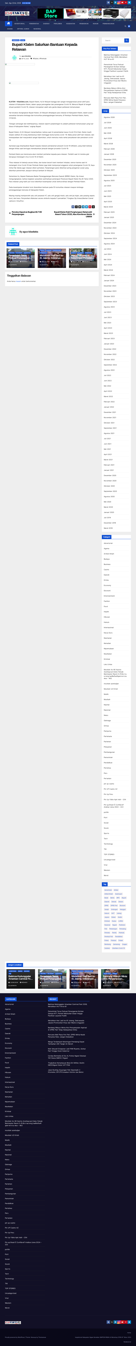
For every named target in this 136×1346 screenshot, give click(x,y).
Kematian (107, 643)
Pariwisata (108, 736)
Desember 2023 (110, 286)
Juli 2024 (107, 249)
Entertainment (109, 596)
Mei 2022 (107, 386)
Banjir (106, 898)
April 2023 (108, 328)
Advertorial (19, 23)
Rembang (108, 944)
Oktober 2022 (109, 360)
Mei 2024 (107, 259)
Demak (114, 901)
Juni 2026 (108, 128)
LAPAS (120, 921)
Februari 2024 (109, 275)
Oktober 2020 (109, 486)
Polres (107, 940)
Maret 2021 (108, 460)
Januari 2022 (109, 407)
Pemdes (107, 932)
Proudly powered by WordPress (15, 1337)
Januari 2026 (109, 154)
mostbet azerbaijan (111, 684)
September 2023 (110, 302)
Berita (112, 898)
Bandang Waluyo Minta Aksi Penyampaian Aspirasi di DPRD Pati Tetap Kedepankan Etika (116, 90)
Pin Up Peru (108, 794)
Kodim (120, 917)
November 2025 (110, 165)
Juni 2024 (108, 254)
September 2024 (110, 238)
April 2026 (108, 138)
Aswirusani (118, 894)
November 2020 (110, 481)
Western (107, 870)
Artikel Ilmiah (23, 29)
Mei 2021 (107, 449)
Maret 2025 (108, 207)
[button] (125, 26)
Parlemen (58, 23)
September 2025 (110, 175)
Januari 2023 (109, 344)
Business (107, 564)
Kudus (114, 921)
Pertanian (107, 778)
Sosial (23, 40)
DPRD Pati (114, 905)
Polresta (113, 940)
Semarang (116, 944)
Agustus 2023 (109, 307)
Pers (105, 773)
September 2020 (110, 491)
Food (106, 606)
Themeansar (42, 1337)
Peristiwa (107, 768)
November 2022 (110, 354)
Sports (106, 833)
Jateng (119, 913)
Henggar (123, 909)
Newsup (33, 1337)
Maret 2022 (108, 396)
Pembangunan (108, 23)
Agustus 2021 (109, 433)
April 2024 (108, 265)
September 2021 (110, 428)
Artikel (116, 890)
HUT (113, 913)
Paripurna (107, 731)
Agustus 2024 (109, 244)
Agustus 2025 (109, 180)
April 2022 (108, 391)
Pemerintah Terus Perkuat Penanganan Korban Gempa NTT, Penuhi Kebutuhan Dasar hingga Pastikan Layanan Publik (66, 1013)
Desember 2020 (110, 475)
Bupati (124, 898)
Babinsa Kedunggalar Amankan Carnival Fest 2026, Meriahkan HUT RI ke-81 (116, 57)
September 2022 (110, 365)
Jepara (107, 917)
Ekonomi (48, 250)
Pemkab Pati (109, 936)
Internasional (109, 627)
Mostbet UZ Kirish (111, 689)
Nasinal (106, 705)
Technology (108, 844)
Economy (107, 585)
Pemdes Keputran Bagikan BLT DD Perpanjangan (27, 213)
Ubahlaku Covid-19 (118, 948)
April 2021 (108, 454)
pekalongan (113, 929)
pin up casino (109, 784)
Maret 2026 (108, 144)
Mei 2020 (107, 502)
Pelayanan (19, 252)
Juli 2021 (107, 439)
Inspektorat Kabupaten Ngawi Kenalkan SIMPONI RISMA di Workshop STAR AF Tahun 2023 (103, 1337)
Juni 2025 (108, 191)
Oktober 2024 (109, 233)
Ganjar (107, 909)
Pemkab (121, 932)
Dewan (121, 901)
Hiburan (107, 617)
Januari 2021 (109, 470)
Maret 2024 (108, 270)
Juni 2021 (107, 444)
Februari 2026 (109, 149)
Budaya (107, 559)
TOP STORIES (109, 854)
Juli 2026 (107, 123)
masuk (18, 281)
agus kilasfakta (26, 56)
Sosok (106, 828)
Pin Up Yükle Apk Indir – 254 (115, 800)
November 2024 (110, 228)
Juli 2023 (107, 312)
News (106, 715)
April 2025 (108, 202)
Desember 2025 (110, 159)
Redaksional (127, 1342)
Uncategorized (109, 860)
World (106, 875)
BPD (118, 898)
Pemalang (122, 929)
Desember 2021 (110, 412)
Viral (105, 865)
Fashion (107, 601)
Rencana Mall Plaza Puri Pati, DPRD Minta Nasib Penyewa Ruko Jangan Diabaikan (115, 100)
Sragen (124, 944)
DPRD (106, 905)
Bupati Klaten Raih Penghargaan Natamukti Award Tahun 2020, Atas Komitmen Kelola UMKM (73, 214)
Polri (105, 817)
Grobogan (114, 909)
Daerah (46, 23)
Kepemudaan (109, 649)
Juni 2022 (108, 381)
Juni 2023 (108, 317)
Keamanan (108, 638)
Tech (106, 839)
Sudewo (107, 948)
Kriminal (107, 659)
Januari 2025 (109, 217)
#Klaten (36, 59)
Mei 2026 (107, 133)
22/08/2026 (14, 982)
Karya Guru (108, 633)
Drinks (106, 580)
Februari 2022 (109, 402)
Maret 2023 (108, 333)
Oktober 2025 (109, 170)
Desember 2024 (110, 223)
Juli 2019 (107, 518)
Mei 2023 (107, 323)
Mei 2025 (107, 196)
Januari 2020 (109, 512)
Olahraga (107, 720)
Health (106, 612)
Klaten (114, 917)
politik (106, 812)
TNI (105, 849)
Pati (106, 929)
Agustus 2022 (109, 370)
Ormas (106, 726)
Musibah (107, 699)
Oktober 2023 (109, 296)
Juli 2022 (107, 375)
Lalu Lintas (108, 664)
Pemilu (114, 932)
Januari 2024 (109, 281)
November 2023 (110, 291)
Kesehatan (70, 23)
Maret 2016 (108, 528)
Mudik (106, 694)
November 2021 (110, 417)
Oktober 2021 (109, 423)
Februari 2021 (109, 465)
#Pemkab (42, 59)
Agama (10, 29)
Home (129, 1332)
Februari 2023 (109, 338)
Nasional (37, 29)
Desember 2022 (110, 349)
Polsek (121, 940)
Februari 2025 (109, 212)
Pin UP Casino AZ (110, 789)
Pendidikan (84, 23)
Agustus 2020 (109, 496)
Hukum (95, 23)
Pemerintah (34, 23)
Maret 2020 (108, 507)
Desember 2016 (110, 523)
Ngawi (115, 925)
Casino (106, 570)
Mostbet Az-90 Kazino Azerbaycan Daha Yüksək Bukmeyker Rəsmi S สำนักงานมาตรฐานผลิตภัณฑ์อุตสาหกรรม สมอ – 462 (115, 674)
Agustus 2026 (109, 117)
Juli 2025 (107, 186)
